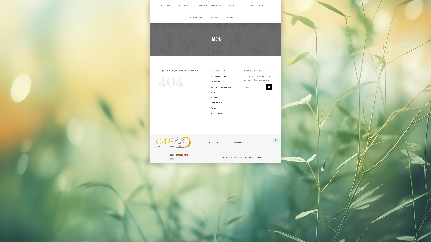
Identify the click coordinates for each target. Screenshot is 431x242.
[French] (176, 155)
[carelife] (172, 137)
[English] (173, 155)
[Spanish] (185, 155)
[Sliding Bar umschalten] (272, 5)
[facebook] (275, 140)
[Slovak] (171, 159)
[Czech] (173, 159)
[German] (178, 155)
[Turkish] (187, 155)
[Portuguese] (182, 155)
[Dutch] (171, 155)
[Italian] (180, 155)
